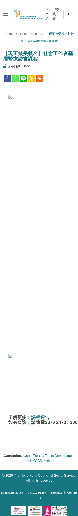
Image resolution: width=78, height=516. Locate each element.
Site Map (56, 492)
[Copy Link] (31, 78)
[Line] (23, 78)
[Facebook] (7, 78)
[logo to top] (5, 14)
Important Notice (12, 492)
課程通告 (40, 417)
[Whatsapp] (15, 78)
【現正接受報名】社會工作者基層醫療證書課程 (38, 56)
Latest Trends (29, 33)
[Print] (39, 78)
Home (8, 33)
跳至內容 (69, 14)
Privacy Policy (37, 492)
